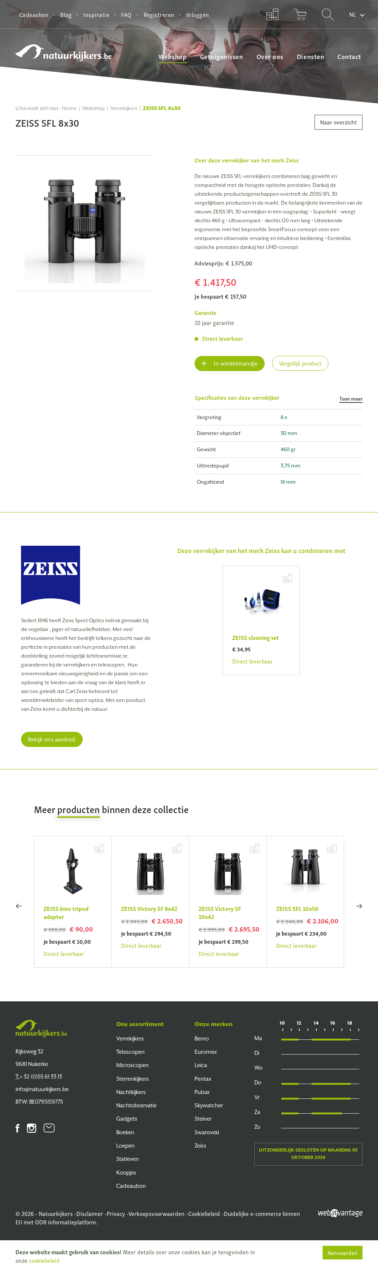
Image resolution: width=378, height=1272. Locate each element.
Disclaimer (89, 1213)
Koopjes (126, 1172)
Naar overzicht (338, 122)
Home (69, 108)
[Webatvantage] (340, 1212)
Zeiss (292, 160)
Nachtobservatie (136, 1105)
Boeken (125, 1132)
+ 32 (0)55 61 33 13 (39, 1076)
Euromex (206, 1052)
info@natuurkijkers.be (42, 1089)
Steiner (203, 1118)
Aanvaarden (342, 1252)
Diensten (310, 56)
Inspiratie (96, 14)
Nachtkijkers (131, 1092)
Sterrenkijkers (132, 1079)
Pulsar (202, 1092)
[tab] (278, 401)
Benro (202, 1038)
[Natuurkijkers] (41, 1029)
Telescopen (130, 1052)
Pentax (203, 1079)
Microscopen (132, 1065)
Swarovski (207, 1132)
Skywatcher (209, 1105)
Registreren (159, 14)
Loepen (125, 1145)
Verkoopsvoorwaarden (156, 1213)
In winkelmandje (235, 363)
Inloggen (197, 14)
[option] (85, 223)
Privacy (116, 1213)
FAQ (126, 14)
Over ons (270, 56)
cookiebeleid (44, 1260)
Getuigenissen (221, 56)
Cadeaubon (33, 14)
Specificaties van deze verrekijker (278, 397)
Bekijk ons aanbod (52, 739)
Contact (349, 56)
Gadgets (126, 1118)
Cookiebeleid (204, 1213)
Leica (201, 1065)
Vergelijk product (300, 363)
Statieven (127, 1159)
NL (352, 14)
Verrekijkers (123, 108)
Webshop (172, 56)
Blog (66, 14)
